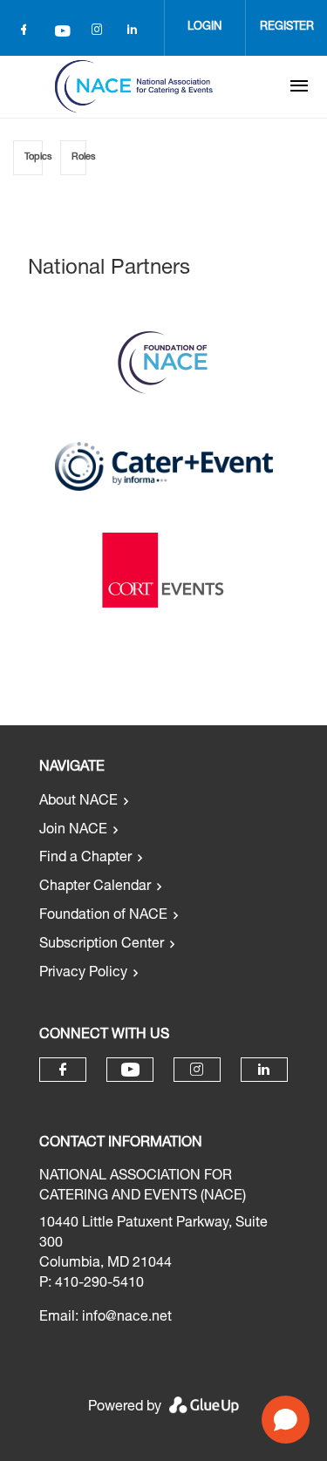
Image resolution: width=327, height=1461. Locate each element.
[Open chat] (286, 1420)
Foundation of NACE (103, 916)
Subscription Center (101, 945)
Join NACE (73, 831)
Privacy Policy (83, 974)
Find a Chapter (85, 859)
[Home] (133, 86)
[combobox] (28, 157)
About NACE (78, 802)
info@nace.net (127, 1318)
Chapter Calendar (95, 887)
